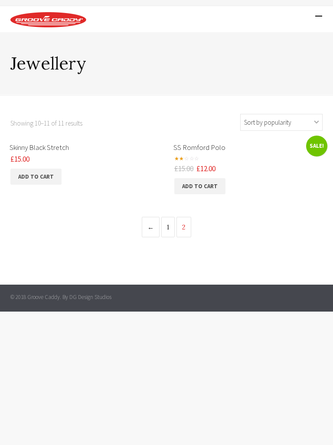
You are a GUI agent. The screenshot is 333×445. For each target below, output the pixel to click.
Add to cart (36, 176)
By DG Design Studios (86, 297)
